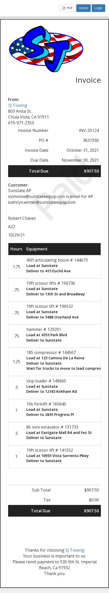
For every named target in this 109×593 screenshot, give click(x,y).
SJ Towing (17, 105)
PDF (69, 8)
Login (98, 8)
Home (83, 8)
